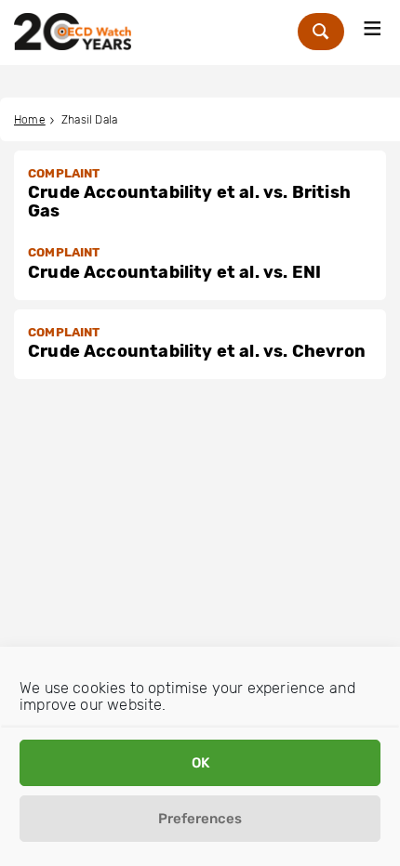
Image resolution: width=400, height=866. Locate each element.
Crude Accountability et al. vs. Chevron (197, 351)
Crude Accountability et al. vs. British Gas (189, 201)
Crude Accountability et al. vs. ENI (174, 272)
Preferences (200, 818)
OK (200, 762)
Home (30, 119)
